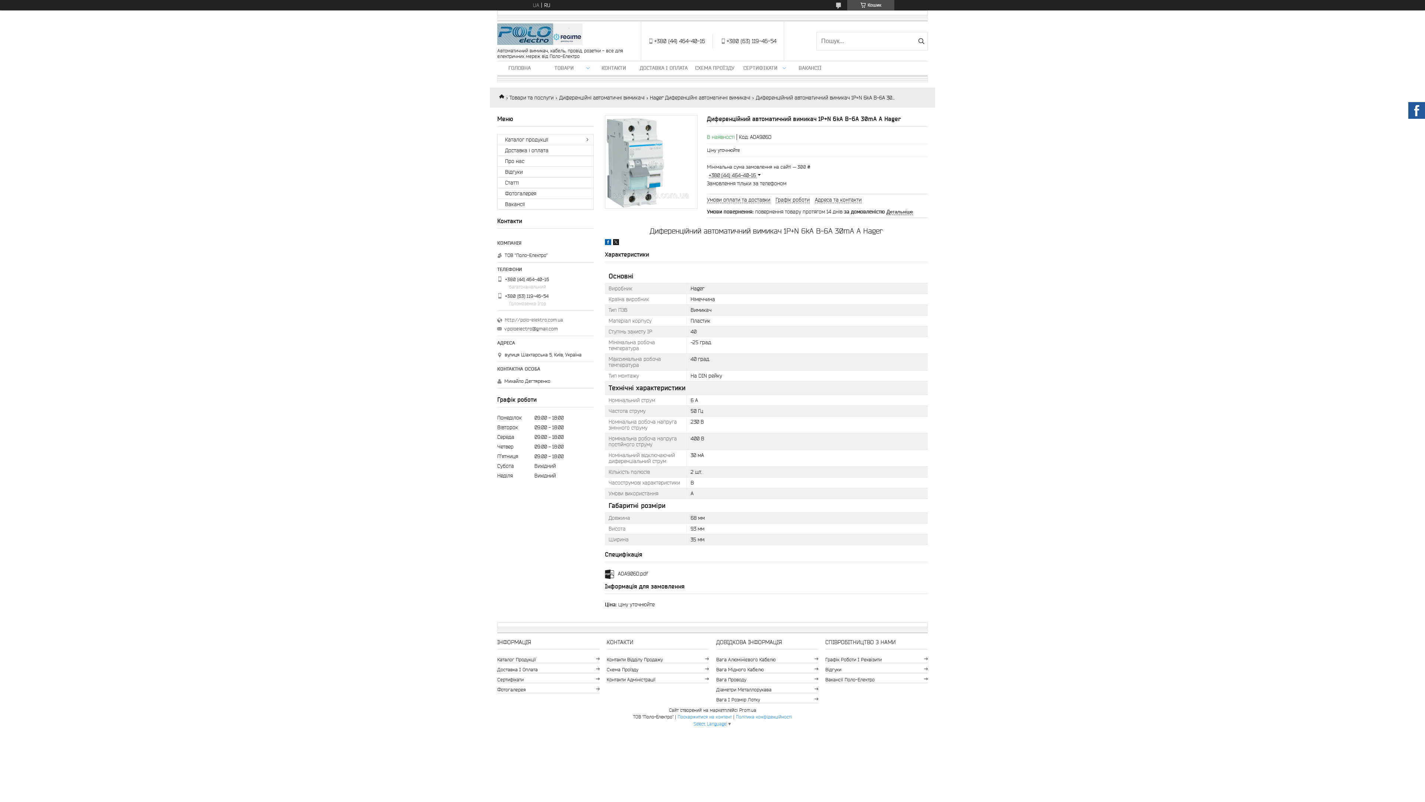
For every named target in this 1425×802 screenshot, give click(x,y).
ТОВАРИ (564, 68)
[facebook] (608, 243)
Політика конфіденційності (764, 716)
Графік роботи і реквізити (853, 659)
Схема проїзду (714, 68)
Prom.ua (747, 710)
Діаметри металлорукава (744, 689)
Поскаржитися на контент (705, 716)
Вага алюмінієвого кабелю (746, 659)
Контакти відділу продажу (635, 659)
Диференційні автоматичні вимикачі (602, 98)
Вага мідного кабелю (740, 669)
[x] (616, 243)
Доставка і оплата (664, 68)
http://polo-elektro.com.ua (534, 320)
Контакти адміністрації (631, 679)
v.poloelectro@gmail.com (531, 329)
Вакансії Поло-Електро (850, 679)
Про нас (514, 161)
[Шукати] (921, 41)
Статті (512, 183)
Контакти (614, 68)
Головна (519, 68)
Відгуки (514, 172)
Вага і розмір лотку (738, 699)
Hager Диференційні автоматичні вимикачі (700, 98)
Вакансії (810, 68)
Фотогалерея (520, 193)
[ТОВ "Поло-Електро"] (540, 34)
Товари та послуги (532, 98)
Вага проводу (731, 679)
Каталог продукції (526, 140)
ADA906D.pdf (633, 574)
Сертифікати (760, 68)
